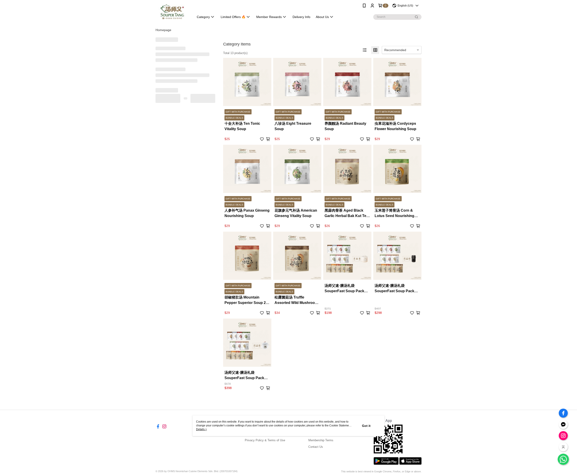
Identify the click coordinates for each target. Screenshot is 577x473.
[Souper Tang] (172, 12)
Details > (201, 429)
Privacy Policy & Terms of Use (265, 440)
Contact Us (315, 446)
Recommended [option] (395, 50)
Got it (366, 426)
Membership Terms (320, 440)
